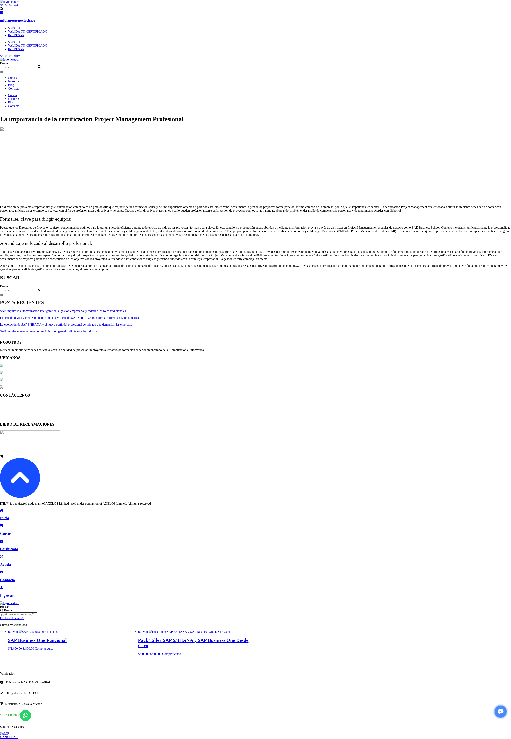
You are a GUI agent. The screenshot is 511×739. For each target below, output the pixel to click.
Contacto (13, 88)
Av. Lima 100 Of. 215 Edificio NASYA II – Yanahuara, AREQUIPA (47, 380)
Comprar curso (44, 648)
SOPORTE (15, 28)
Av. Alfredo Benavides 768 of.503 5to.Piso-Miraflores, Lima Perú (45, 373)
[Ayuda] (1, 556)
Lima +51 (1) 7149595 (14, 403)
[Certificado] (1, 541)
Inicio (4, 518)
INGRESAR (16, 35)
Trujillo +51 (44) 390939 (15, 416)
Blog (11, 85)
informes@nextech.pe (17, 20)
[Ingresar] (1, 587)
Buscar (4, 606)
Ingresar (7, 595)
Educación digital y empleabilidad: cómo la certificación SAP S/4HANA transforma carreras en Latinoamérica (69, 317)
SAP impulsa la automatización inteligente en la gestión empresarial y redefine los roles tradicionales (63, 311)
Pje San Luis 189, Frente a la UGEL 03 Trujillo (33, 387)
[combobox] (18, 67)
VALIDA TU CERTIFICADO (27, 31)
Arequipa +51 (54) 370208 (17, 409)
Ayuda (5, 564)
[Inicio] (2, 510)
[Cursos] (1, 525)
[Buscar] (1, 72)
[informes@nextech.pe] (1, 12)
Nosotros (13, 81)
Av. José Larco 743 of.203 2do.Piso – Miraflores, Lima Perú (41, 366)
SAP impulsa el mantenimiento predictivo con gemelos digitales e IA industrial (49, 331)
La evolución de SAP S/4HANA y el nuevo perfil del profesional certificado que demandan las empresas (66, 324)
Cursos (12, 77)
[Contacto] (1, 572)
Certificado (9, 549)
